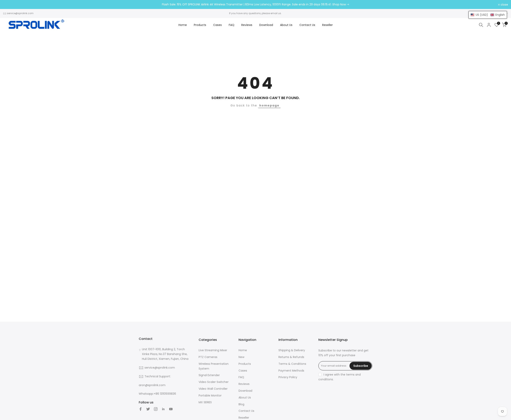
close (9, 4)
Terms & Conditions (292, 364)
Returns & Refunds (291, 357)
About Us (286, 25)
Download (266, 25)
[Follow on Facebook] (140, 409)
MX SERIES (205, 402)
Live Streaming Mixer (213, 350)
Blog (241, 404)
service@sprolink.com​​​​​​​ (20, 13)
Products (200, 25)
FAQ (231, 25)
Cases (217, 25)
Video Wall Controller (213, 389)
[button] (488, 15)
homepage (269, 105)
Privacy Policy (287, 377)
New (241, 357)
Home (182, 25)
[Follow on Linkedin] (163, 409)
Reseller (327, 25)
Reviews (246, 25)
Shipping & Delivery (291, 350)
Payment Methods (291, 371)
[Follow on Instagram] (155, 409)
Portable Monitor (210, 395)
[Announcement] (255, 4)
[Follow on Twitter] (148, 409)
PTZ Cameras (208, 357)
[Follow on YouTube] (171, 409)
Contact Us (307, 25)
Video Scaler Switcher (214, 382)
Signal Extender (209, 375)
